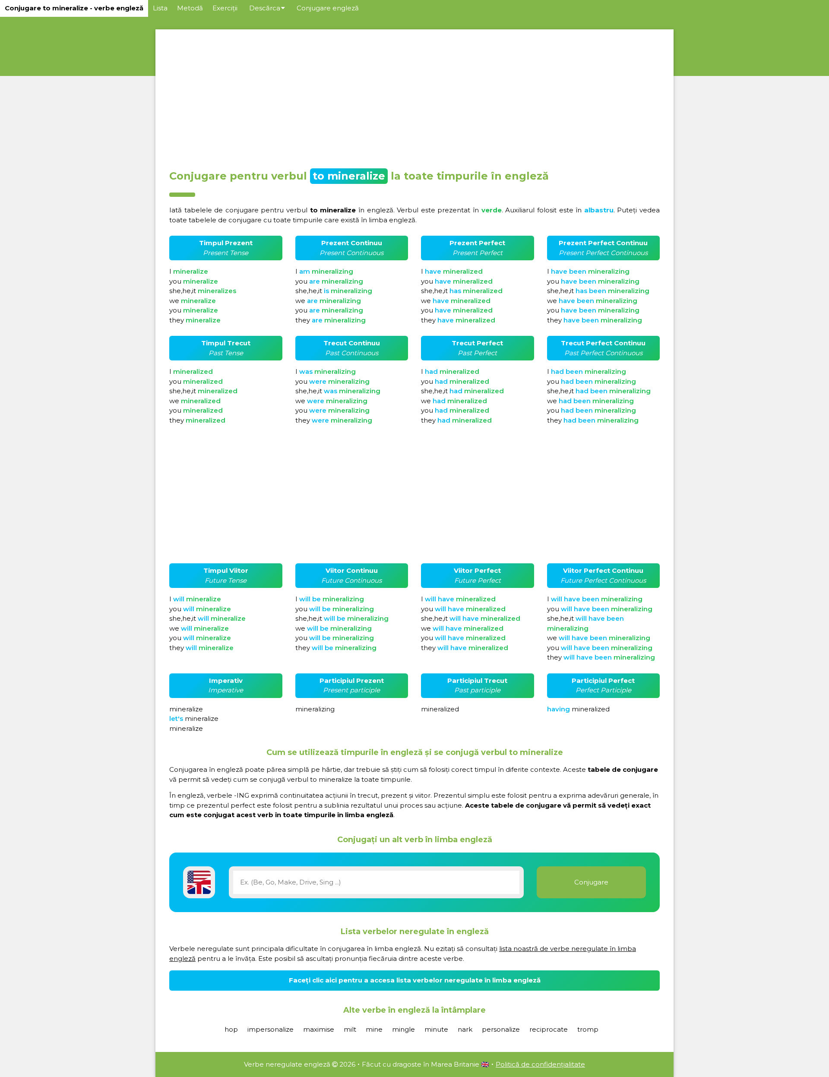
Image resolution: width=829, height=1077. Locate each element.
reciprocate (548, 1029)
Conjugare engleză (328, 8)
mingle (403, 1029)
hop (231, 1029)
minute (436, 1029)
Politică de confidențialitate (540, 1064)
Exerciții (224, 8)
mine (374, 1029)
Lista (160, 8)
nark (465, 1029)
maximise (318, 1029)
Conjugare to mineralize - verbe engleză (74, 8)
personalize (501, 1029)
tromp (587, 1029)
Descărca (264, 8)
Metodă (190, 8)
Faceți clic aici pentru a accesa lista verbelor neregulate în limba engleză (415, 980)
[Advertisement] (414, 96)
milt (350, 1029)
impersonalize (270, 1029)
